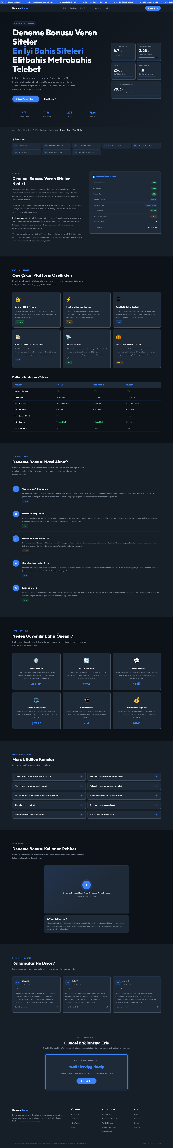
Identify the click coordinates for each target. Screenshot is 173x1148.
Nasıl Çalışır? (50, 99)
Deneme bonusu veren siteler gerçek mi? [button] (48, 776)
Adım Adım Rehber (83, 146)
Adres (108, 8)
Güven (73, 1127)
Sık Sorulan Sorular (143, 146)
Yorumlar (98, 8)
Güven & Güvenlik (113, 146)
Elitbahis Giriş (107, 1114)
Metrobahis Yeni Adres (110, 1119)
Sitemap (137, 1114)
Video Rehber (22, 152)
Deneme (20, 8)
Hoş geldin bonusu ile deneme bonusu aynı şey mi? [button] (48, 795)
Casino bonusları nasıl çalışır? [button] (123, 814)
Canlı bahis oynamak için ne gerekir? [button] (123, 795)
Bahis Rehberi (26, 130)
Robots (152, 1143)
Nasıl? (82, 8)
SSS (90, 8)
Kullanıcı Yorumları (53, 152)
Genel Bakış (21, 146)
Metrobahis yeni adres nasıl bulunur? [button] (48, 786)
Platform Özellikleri (40, 130)
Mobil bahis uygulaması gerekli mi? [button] (48, 814)
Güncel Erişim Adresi (84, 152)
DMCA (136, 1123)
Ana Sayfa (16, 130)
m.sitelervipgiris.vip (86, 1066)
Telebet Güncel (107, 1123)
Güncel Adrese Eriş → (25, 99)
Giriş (64, 8)
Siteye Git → (153, 8)
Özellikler (73, 8)
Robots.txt (137, 1119)
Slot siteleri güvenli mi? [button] (48, 805)
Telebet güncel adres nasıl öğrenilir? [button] (123, 786)
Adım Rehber (75, 1123)
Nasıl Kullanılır (53, 130)
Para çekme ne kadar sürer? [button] (123, 805)
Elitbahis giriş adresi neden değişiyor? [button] (123, 776)
